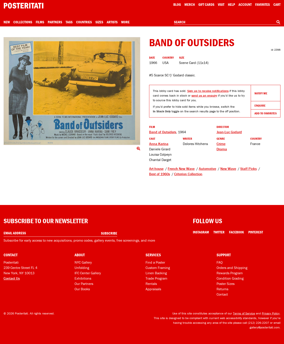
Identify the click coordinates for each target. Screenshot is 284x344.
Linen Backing (156, 273)
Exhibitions (83, 278)
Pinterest (255, 232)
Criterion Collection (188, 174)
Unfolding (82, 267)
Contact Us (12, 278)
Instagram (201, 232)
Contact (222, 294)
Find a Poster (155, 262)
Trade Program (156, 278)
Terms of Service (244, 313)
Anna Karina (158, 143)
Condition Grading (230, 278)
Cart (276, 4)
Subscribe (109, 233)
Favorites (262, 4)
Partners (55, 22)
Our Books (82, 289)
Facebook (236, 232)
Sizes (99, 22)
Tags (69, 22)
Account (245, 4)
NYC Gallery (83, 262)
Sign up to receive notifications (208, 91)
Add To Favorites (265, 113)
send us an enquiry (204, 95)
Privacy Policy (271, 313)
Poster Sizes (226, 283)
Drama (222, 149)
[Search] (278, 22)
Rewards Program (230, 273)
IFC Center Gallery (88, 273)
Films (40, 22)
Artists (112, 22)
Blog (177, 4)
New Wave (228, 168)
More (125, 22)
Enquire (260, 105)
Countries (84, 22)
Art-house (156, 168)
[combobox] (227, 22)
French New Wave (181, 168)
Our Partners (84, 283)
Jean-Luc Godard (229, 132)
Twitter (219, 232)
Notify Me (260, 93)
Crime (221, 143)
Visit (221, 4)
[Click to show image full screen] (72, 91)
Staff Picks (248, 168)
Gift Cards (206, 4)
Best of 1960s (159, 174)
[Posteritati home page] (23, 6)
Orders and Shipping (232, 267)
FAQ (220, 262)
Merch (189, 4)
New (7, 22)
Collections (22, 22)
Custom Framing (158, 267)
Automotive (207, 168)
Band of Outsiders (162, 132)
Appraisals (153, 289)
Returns (222, 289)
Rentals (151, 283)
